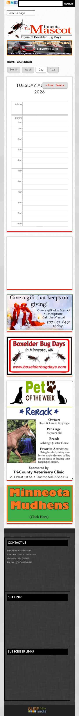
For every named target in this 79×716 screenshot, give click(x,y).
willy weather (40, 285)
